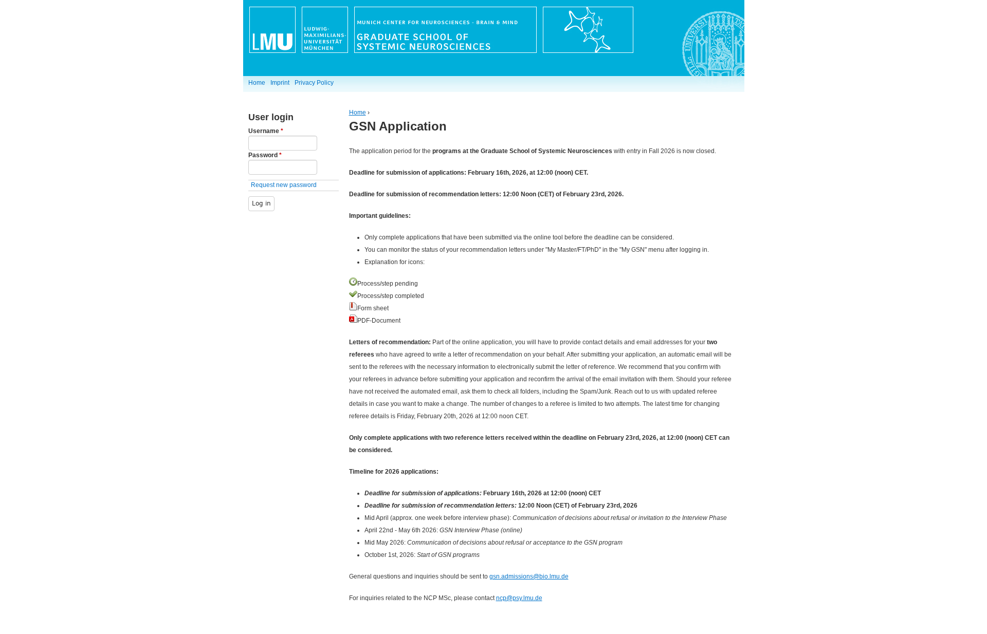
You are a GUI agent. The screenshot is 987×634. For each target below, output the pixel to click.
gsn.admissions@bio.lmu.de (529, 576)
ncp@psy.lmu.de (519, 598)
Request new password (284, 185)
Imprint (279, 82)
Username (265, 131)
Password (265, 155)
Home (357, 112)
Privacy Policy (314, 82)
